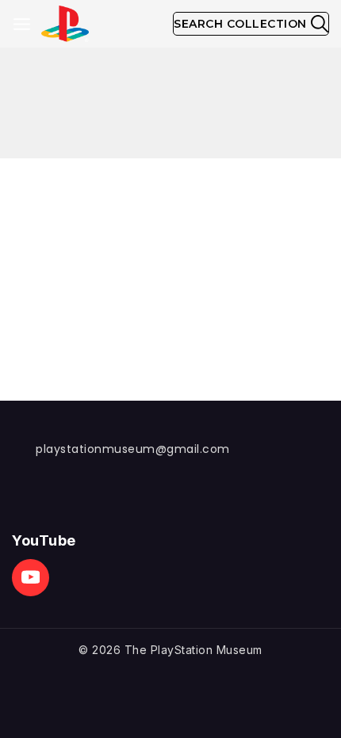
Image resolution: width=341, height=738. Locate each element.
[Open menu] (22, 24)
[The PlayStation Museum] (65, 24)
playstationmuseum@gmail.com (133, 449)
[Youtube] (30, 577)
